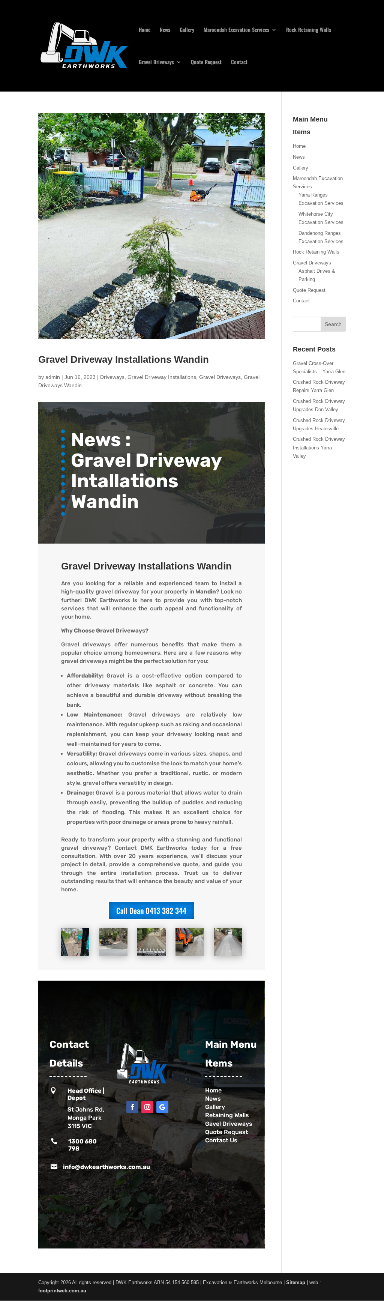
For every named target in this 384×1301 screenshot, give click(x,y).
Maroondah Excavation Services (236, 30)
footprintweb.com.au (62, 1290)
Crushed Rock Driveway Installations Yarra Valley (319, 447)
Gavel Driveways (228, 1123)
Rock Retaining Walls (308, 30)
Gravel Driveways (156, 62)
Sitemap (295, 1282)
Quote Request (206, 62)
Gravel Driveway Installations (162, 377)
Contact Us (222, 1140)
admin (52, 377)
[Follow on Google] (162, 1107)
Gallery (187, 30)
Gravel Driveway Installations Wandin (123, 359)
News (165, 30)
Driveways (112, 377)
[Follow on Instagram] (147, 1107)
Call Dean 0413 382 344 (151, 910)
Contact (239, 62)
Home (144, 30)
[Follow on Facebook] (132, 1107)
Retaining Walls (227, 1115)
